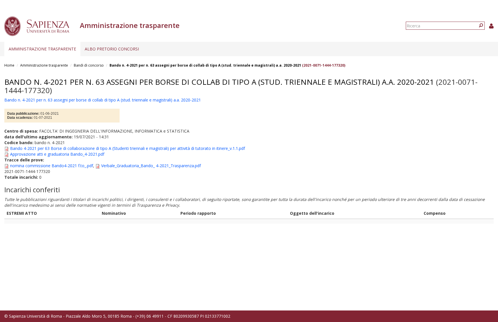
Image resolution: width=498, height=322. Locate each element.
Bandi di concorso (89, 65)
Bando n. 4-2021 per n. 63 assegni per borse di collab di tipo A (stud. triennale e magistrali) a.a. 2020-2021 (205, 65)
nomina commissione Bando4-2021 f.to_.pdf (51, 165)
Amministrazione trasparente (42, 49)
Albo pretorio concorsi (112, 49)
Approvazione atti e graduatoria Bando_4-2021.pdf (57, 154)
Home (9, 65)
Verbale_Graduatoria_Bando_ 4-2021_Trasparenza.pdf (151, 165)
